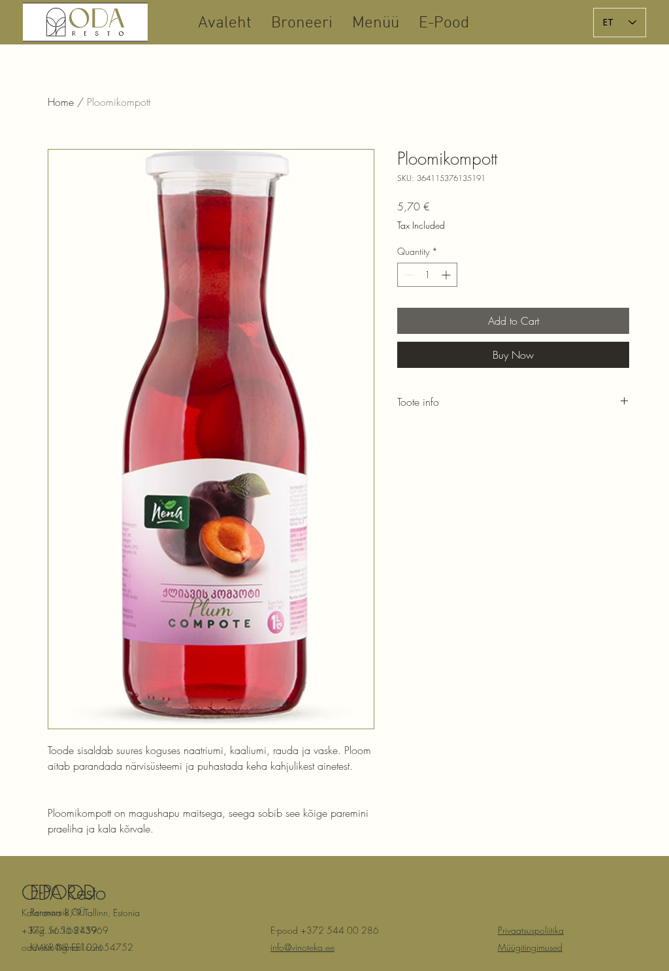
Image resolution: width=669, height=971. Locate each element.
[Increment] (447, 274)
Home (61, 102)
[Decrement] (407, 274)
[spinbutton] (427, 274)
